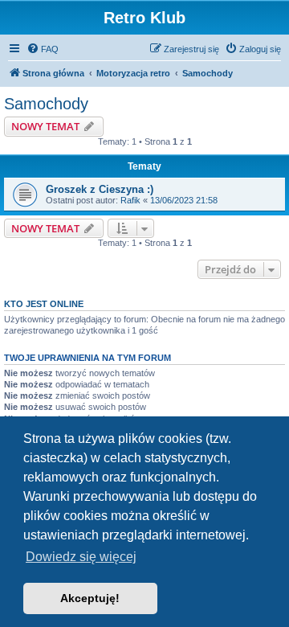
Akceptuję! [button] (90, 598)
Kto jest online (43, 304)
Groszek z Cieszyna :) (99, 189)
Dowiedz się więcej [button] (81, 556)
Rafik (130, 200)
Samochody (46, 104)
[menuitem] (42, 49)
